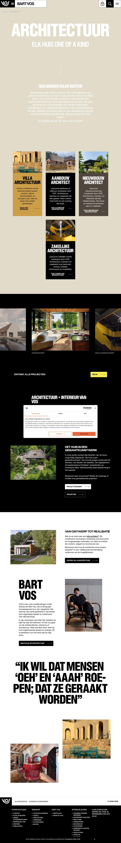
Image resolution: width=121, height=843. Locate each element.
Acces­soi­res (38, 822)
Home (5, 11)
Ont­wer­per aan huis (81, 817)
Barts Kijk (57, 813)
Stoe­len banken (40, 813)
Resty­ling (77, 819)
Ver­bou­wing (78, 822)
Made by (58, 815)
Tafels (36, 815)
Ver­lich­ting (38, 818)
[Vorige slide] (3, 331)
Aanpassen (59, 434)
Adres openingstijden (20, 819)
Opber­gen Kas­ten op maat (81, 829)
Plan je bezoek (19, 815)
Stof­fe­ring (77, 826)
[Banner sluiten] (95, 408)
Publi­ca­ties (17, 826)
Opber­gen (37, 820)
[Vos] (6, 801)
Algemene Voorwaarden (38, 801)
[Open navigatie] (117, 3)
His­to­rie (16, 824)
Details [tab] (60, 413)
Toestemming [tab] (36, 413)
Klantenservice (21, 801)
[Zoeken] (110, 4)
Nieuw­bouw (78, 824)
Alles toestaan (84, 434)
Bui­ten (36, 824)
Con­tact (16, 813)
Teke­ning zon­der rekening (80, 814)
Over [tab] (85, 413)
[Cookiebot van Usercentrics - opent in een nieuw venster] (84, 408)
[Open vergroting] (60, 329)
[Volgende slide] (117, 331)
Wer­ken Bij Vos (19, 822)
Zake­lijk (76, 835)
